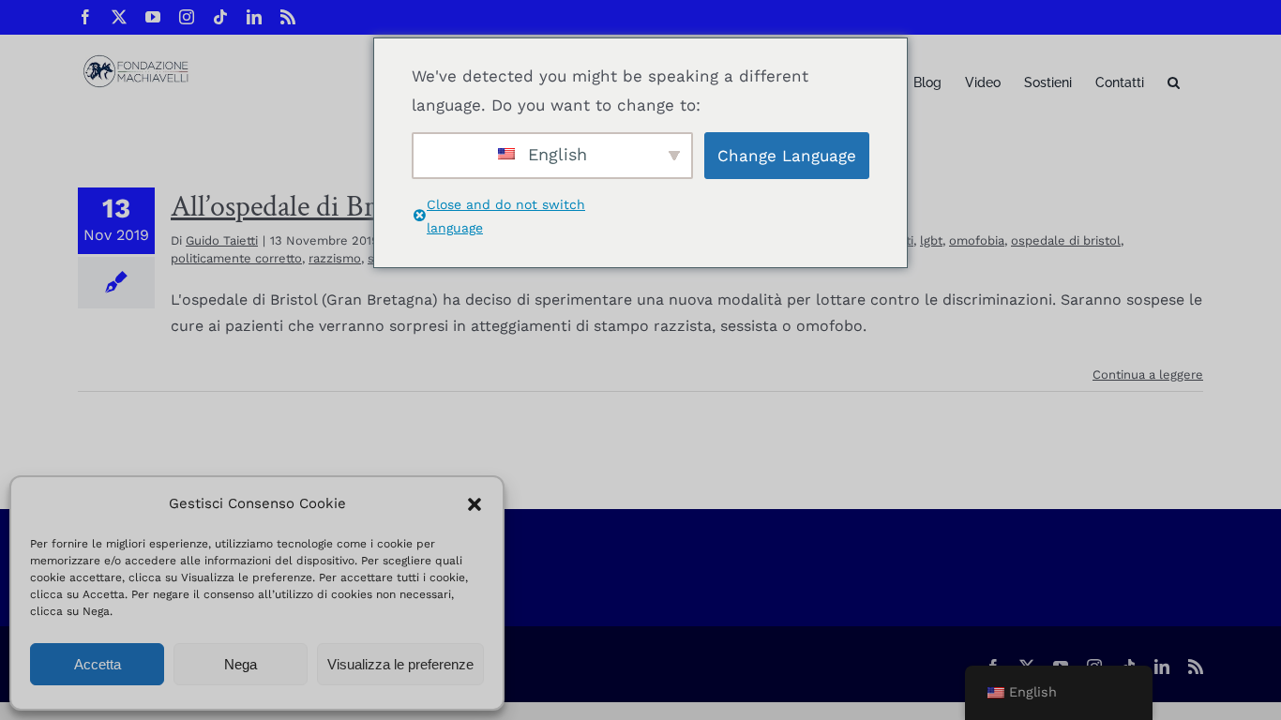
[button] (474, 504)
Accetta (97, 664)
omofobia (976, 240)
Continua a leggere (1148, 375)
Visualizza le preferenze (400, 664)
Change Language (786, 155)
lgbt (931, 240)
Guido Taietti (222, 240)
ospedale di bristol (1066, 240)
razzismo (335, 258)
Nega (240, 664)
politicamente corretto (236, 258)
